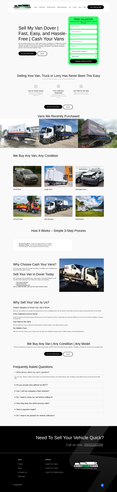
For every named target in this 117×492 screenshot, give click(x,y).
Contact (75, 7)
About (80, 7)
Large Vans (48, 189)
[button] (2, 134)
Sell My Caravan (51, 7)
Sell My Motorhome (62, 7)
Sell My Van (42, 7)
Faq (70, 7)
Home (35, 7)
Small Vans (17, 189)
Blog (84, 7)
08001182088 (93, 444)
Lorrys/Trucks (18, 219)
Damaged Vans (81, 189)
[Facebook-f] (102, 485)
